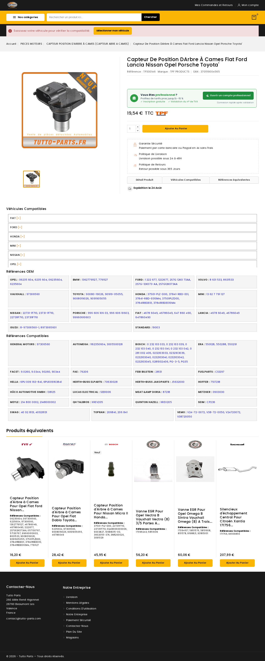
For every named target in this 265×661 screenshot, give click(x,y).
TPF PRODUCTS (179, 72)
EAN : (196, 72)
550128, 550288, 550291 (221, 344)
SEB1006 (105, 392)
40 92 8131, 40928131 (34, 412)
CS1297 (219, 372)
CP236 (211, 402)
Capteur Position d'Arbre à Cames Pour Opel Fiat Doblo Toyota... (66, 514)
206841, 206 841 (117, 412)
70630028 (111, 382)
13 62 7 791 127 (215, 294)
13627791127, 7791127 (95, 280)
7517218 (215, 382)
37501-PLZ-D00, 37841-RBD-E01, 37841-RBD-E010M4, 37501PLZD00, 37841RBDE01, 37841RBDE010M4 (162, 298)
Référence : (135, 72)
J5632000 (178, 382)
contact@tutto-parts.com (23, 618)
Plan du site (74, 632)
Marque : (163, 72)
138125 (51, 392)
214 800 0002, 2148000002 (38, 402)
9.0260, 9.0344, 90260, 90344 (40, 372)
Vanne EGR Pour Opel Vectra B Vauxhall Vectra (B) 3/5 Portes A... (153, 517)
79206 (84, 372)
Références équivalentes (234, 180)
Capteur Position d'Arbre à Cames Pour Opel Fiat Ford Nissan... (26, 504)
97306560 (33, 294)
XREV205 (97, 402)
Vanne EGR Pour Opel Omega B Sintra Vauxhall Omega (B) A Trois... (195, 515)
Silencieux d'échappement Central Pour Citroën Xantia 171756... (233, 517)
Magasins (72, 637)
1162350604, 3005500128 (106, 344)
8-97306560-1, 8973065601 (38, 327)
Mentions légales (77, 603)
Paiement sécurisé (78, 620)
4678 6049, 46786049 (225, 313)
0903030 (218, 392)
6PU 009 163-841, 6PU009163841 (41, 382)
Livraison (72, 597)
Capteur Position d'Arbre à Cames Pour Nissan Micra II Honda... (111, 511)
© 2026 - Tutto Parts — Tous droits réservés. (35, 656)
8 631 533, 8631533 (222, 280)
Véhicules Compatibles (186, 180)
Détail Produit (144, 180)
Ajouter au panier (175, 128)
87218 (166, 392)
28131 (159, 372)
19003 (156, 327)
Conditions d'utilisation (81, 608)
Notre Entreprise (76, 614)
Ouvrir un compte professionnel (230, 95)
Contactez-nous (20, 587)
